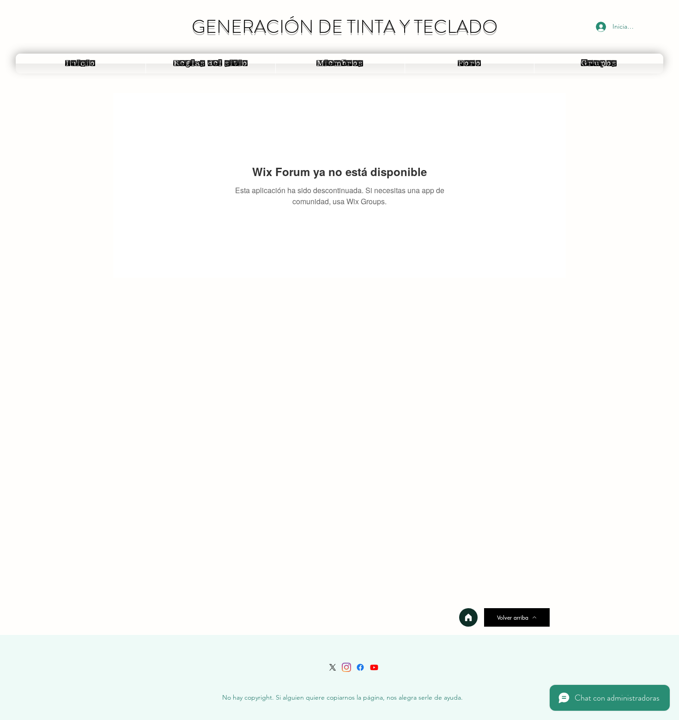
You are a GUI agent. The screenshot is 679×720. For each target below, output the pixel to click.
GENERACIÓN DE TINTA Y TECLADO (344, 26)
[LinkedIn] (346, 667)
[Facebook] (360, 667)
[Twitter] (332, 667)
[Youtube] (374, 667)
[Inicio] (468, 617)
